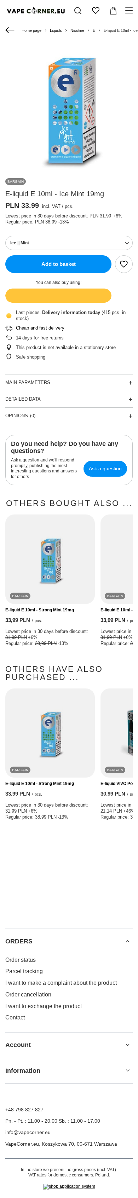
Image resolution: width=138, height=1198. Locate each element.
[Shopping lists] (95, 10)
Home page (31, 30)
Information (22, 1070)
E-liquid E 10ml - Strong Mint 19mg (39, 609)
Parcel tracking (24, 971)
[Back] (11, 30)
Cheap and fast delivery (40, 328)
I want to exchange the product (43, 1006)
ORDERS (19, 941)
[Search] (78, 10)
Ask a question (105, 468)
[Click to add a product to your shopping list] (124, 264)
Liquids (56, 30)
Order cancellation (28, 994)
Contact (15, 1017)
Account (18, 1044)
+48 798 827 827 (24, 1109)
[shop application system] (69, 1187)
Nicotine (77, 30)
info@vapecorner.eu (28, 1132)
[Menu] (130, 10)
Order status (20, 960)
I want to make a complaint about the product (61, 983)
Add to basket (58, 264)
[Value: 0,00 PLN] (113, 10)
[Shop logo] (35, 11)
